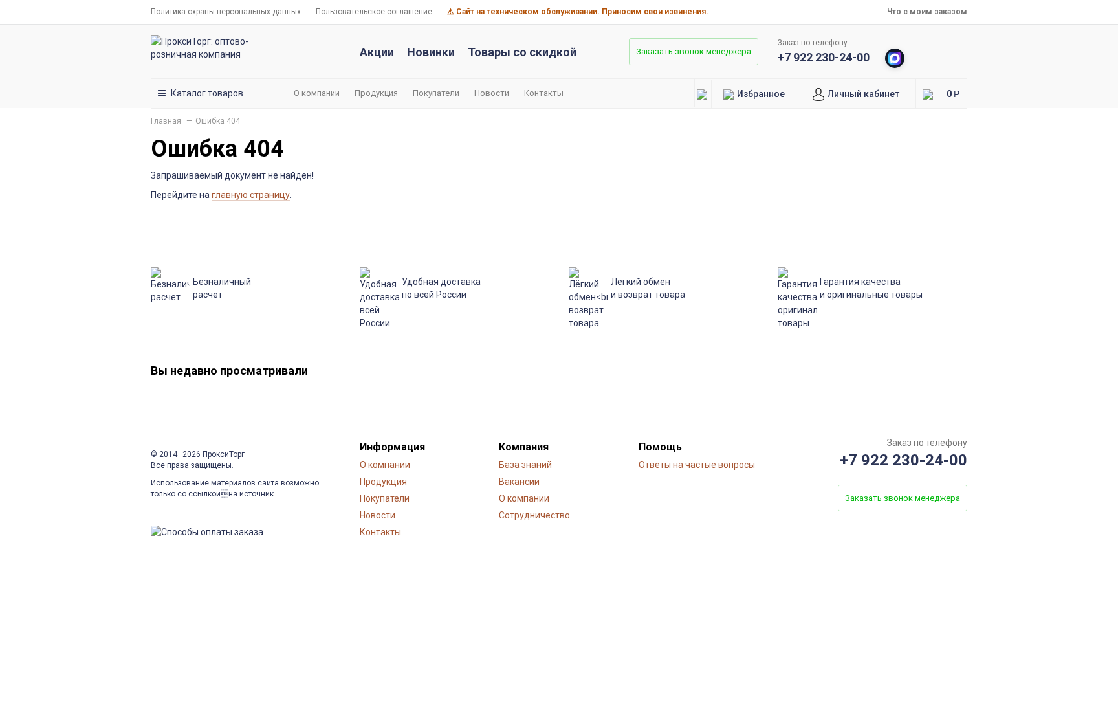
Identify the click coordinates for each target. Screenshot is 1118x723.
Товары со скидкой (522, 52)
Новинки (431, 52)
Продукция (376, 93)
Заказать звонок (693, 51)
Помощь (660, 447)
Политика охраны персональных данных (226, 11)
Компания (524, 447)
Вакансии (519, 481)
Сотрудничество (534, 515)
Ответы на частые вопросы (697, 465)
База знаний (525, 465)
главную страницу (251, 195)
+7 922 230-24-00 (824, 57)
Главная (166, 121)
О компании (317, 93)
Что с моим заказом (927, 11)
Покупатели (436, 93)
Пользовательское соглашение (374, 11)
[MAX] (894, 58)
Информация (392, 447)
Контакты (544, 93)
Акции (377, 52)
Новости (491, 93)
